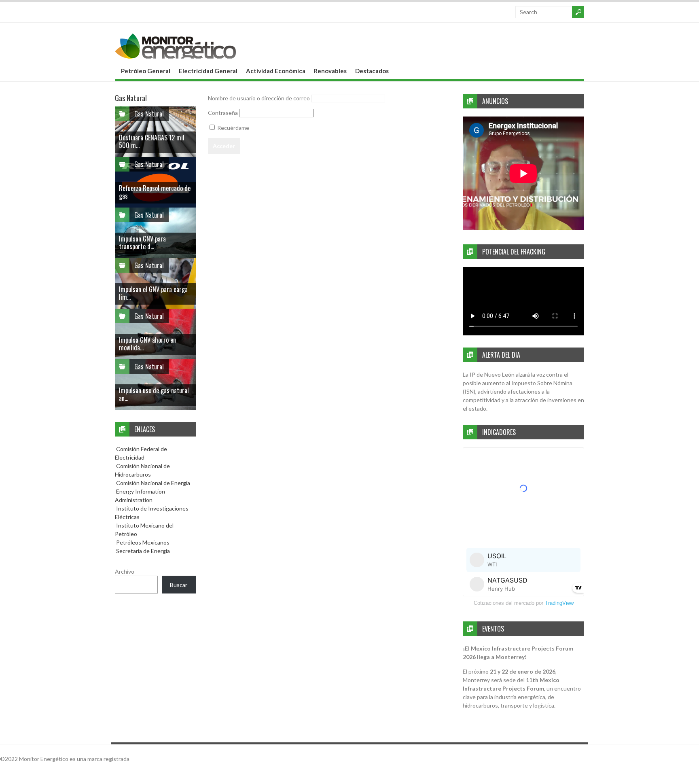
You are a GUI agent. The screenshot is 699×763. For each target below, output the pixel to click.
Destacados (372, 70)
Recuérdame (232, 127)
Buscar (178, 584)
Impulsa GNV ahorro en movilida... (147, 343)
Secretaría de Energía (142, 550)
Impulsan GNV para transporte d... (142, 242)
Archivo (124, 571)
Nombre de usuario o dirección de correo (259, 98)
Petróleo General (145, 70)
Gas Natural (149, 114)
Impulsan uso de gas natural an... (154, 394)
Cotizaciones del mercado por (524, 603)
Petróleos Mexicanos (142, 542)
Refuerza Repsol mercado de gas (155, 192)
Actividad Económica (275, 70)
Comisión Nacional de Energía (153, 482)
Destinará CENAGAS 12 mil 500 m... (151, 141)
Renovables (330, 70)
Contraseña (223, 112)
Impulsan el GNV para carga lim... (153, 293)
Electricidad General (208, 70)
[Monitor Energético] (175, 56)
